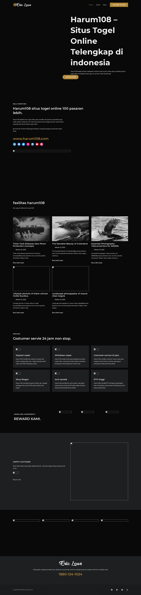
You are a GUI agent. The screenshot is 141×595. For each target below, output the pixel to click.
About (98, 5)
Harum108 (73, 71)
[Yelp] (127, 590)
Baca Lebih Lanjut (18, 262)
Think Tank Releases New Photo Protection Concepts (29, 245)
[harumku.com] (22, 5)
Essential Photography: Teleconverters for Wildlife (105, 245)
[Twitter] (117, 590)
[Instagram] (122, 590)
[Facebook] (112, 590)
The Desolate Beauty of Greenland (70, 244)
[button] (119, 5)
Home (91, 5)
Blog (104, 5)
